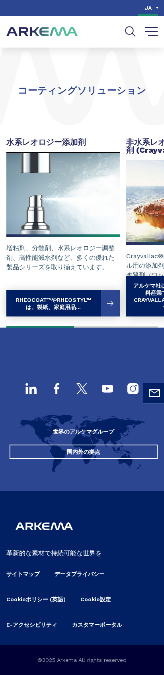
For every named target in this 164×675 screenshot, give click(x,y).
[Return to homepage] (42, 32)
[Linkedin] (31, 389)
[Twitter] (82, 389)
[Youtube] (107, 389)
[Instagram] (133, 389)
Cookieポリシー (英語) (36, 599)
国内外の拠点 (83, 452)
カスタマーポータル (97, 624)
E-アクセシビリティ (31, 624)
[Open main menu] (151, 32)
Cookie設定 (95, 599)
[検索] (130, 31)
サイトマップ (23, 574)
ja (148, 8)
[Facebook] (56, 389)
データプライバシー (80, 574)
